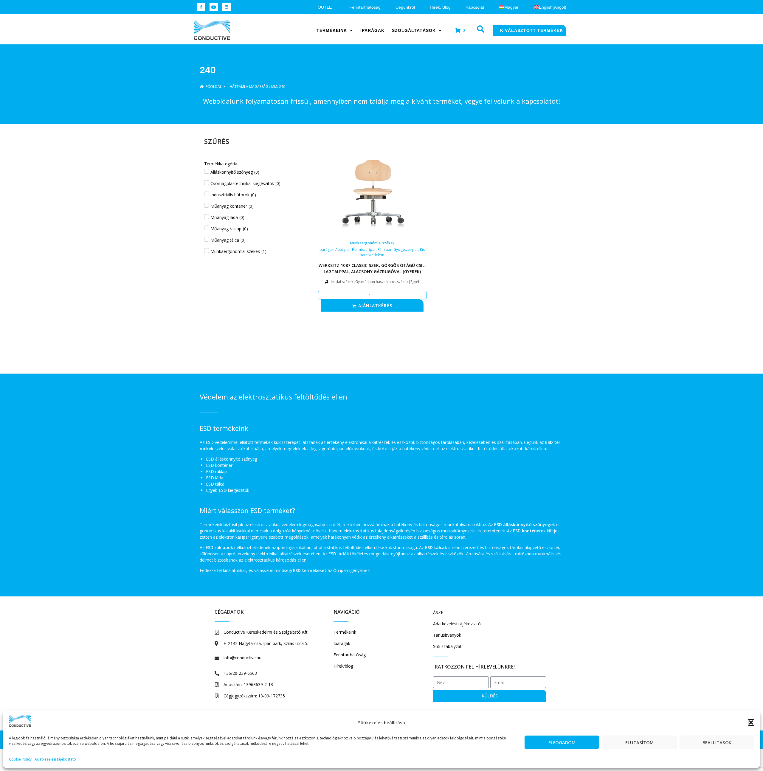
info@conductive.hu (242, 657)
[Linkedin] (226, 7)
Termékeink (332, 30)
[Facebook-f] (201, 7)
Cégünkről (405, 7)
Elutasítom (639, 742)
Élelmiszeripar (364, 249)
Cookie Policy (20, 759)
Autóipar (342, 249)
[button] (751, 722)
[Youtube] (214, 7)
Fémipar (385, 249)
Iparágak (372, 30)
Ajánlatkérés (375, 305)
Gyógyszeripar (405, 249)
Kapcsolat (475, 7)
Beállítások (716, 742)
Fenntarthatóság (365, 7)
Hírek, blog (440, 7)
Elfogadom (562, 742)
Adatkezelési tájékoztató (55, 759)
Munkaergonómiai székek (372, 242)
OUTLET (326, 7)
